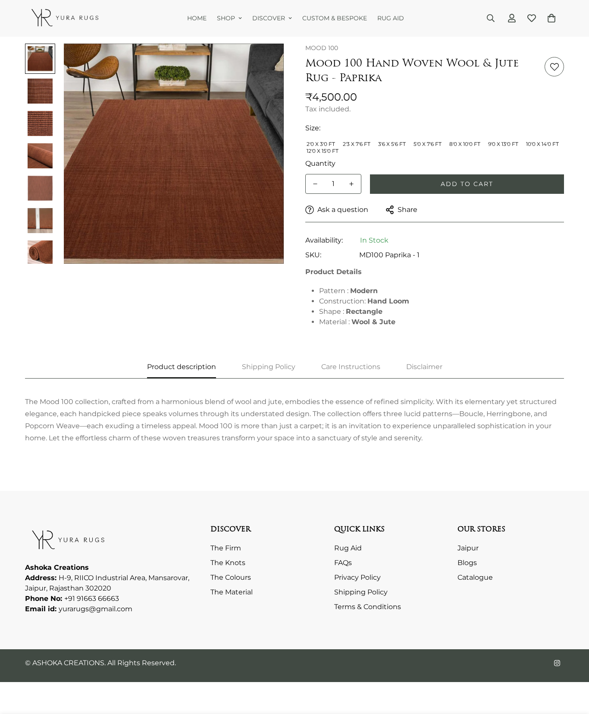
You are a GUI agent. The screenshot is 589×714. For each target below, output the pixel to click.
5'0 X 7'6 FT (428, 144)
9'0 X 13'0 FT (503, 144)
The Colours (230, 578)
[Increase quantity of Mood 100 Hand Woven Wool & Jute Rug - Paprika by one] (351, 183)
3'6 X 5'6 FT (392, 144)
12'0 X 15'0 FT (322, 151)
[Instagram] (557, 663)
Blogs (467, 563)
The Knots (227, 563)
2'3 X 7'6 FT (356, 144)
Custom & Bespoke (334, 18)
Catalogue (475, 578)
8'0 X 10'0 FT (464, 144)
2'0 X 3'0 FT (321, 144)
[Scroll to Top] (572, 667)
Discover (268, 18)
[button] (551, 18)
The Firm (225, 548)
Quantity (320, 163)
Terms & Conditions (367, 607)
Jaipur (468, 548)
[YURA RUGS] (65, 18)
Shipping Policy (361, 592)
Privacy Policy (357, 578)
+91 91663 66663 (91, 599)
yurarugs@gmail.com (95, 609)
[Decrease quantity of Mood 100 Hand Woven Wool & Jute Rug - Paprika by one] (315, 183)
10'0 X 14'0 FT (542, 144)
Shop (226, 18)
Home (197, 18)
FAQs (343, 563)
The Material (231, 592)
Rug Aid (390, 18)
